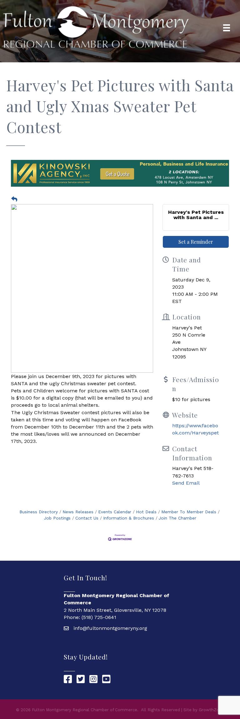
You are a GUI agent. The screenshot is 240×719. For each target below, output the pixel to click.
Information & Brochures (128, 517)
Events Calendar (114, 511)
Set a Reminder (195, 241)
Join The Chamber (177, 517)
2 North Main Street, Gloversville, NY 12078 (115, 610)
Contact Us (86, 517)
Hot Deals (146, 511)
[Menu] (226, 28)
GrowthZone (211, 709)
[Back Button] (14, 199)
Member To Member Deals (188, 511)
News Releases (77, 511)
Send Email (186, 483)
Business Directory (38, 511)
